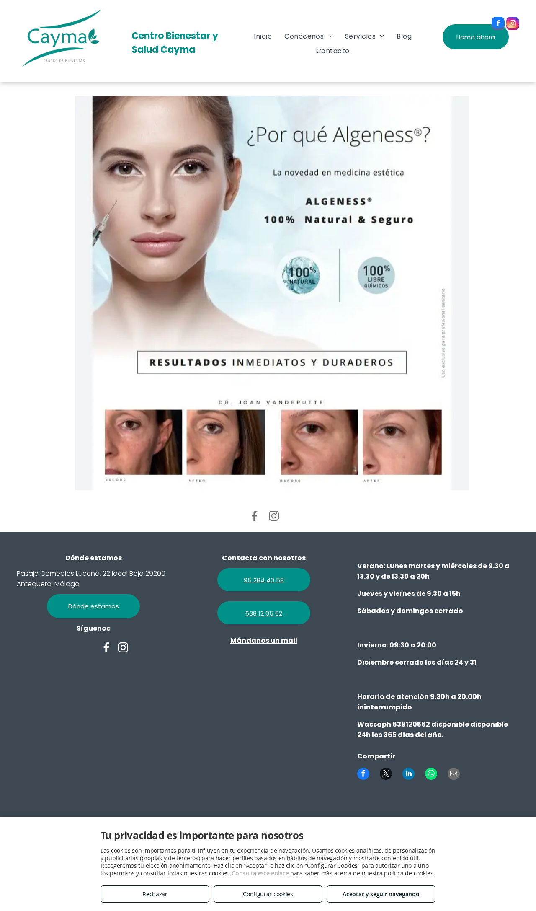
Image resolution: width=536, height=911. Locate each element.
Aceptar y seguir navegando (381, 894)
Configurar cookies (268, 894)
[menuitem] (262, 36)
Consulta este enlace (260, 873)
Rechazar (155, 894)
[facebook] (498, 24)
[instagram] (512, 24)
